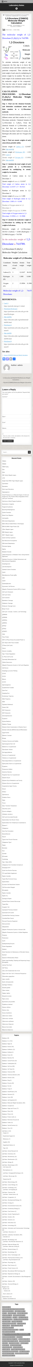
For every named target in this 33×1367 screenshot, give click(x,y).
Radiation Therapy (6, 724)
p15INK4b (4, 617)
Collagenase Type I (7, 842)
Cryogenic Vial (5, 907)
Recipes (5, 1288)
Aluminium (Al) (8, 1311)
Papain (4, 845)
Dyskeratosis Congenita (8, 504)
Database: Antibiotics (7, 1049)
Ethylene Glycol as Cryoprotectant (10, 783)
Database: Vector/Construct (9, 1125)
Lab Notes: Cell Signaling (9, 1189)
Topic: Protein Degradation (8, 654)
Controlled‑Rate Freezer (8, 918)
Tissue (4, 803)
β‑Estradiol (4, 856)
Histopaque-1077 (6, 867)
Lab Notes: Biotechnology (8, 1182)
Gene (19, 1337)
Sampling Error (5, 693)
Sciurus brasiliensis (7, 1013)
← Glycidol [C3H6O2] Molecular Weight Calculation (16, 382)
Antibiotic (12, 1313)
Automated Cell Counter (8, 912)
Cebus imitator (5, 990)
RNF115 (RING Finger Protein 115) (10, 526)
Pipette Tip (5, 895)
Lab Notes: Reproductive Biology (10, 1273)
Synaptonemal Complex (8, 687)
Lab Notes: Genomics (7, 1219)
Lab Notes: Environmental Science (10, 1205)
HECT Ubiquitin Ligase (7, 535)
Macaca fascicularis (7, 1027)
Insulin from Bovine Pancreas (9, 870)
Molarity (24, 1343)
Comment (5, 396)
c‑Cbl (3, 478)
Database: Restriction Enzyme (9, 1119)
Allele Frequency (6, 699)
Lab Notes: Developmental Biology (10, 1200)
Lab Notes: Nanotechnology (9, 1249)
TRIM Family (5, 466)
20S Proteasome (6, 713)
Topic (4, 1148)
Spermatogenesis (6, 685)
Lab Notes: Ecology (7, 1203)
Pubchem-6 (7, 325)
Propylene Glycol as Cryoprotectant (11, 774)
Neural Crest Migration (7, 515)
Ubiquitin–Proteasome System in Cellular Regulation (15, 932)
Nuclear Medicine (6, 721)
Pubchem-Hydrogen (10, 309)
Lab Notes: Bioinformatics (8, 1159)
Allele (3, 701)
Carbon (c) (7, 1317)
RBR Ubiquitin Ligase (7, 532)
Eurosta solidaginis (7, 811)
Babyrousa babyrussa (7, 1029)
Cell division (7, 1319)
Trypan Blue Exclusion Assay (9, 879)
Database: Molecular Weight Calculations (16, 15)
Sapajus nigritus (6, 993)
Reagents (4, 1286)
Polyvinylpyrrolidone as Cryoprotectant (11, 760)
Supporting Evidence (8, 1145)
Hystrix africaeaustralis (7, 982)
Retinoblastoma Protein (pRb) (9, 575)
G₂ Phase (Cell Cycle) (7, 656)
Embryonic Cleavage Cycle (8, 606)
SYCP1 (4, 676)
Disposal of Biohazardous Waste (10, 957)
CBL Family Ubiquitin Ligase (9, 475)
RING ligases (24, 1351)
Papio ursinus (5, 998)
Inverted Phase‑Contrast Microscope (11, 901)
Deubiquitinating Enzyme (8, 943)
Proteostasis (5, 938)
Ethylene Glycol (6, 777)
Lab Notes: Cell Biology (8, 1187)
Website (4, 428)
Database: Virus (6, 1128)
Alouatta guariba (6, 987)
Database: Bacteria (7, 1058)
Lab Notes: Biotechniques (8, 1165)
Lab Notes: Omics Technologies (10, 1255)
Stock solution (6, 1293)
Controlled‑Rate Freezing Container (10, 915)
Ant (4, 1313)
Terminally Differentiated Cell (9, 659)
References (6, 1139)
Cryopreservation (9, 1323)
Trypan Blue (5, 904)
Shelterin (4, 949)
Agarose (6, 1307)
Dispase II (4, 825)
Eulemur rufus (5, 1010)
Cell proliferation (21, 1319)
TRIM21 (4, 461)
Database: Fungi (6, 1088)
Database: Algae (6, 1043)
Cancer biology (19, 1315)
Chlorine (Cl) (17, 1321)
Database (4, 1038)
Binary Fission (5, 609)
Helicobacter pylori (10, 1341)
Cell (15, 1317)
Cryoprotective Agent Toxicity (9, 786)
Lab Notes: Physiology (7, 1262)
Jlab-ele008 (9, 160)
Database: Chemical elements (9, 1074)
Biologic (4, 738)
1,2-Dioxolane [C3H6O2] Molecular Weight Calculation (16, 20)
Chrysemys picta (6, 808)
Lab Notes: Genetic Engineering (10, 1214)
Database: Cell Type (7, 1069)
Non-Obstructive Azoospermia (9, 540)
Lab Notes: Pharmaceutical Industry (11, 1257)
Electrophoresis (7, 1170)
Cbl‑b (3, 472)
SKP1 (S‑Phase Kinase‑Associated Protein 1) (13, 639)
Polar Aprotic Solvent (7, 749)
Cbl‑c (3, 469)
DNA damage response (10, 1329)
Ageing (4, 549)
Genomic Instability (7, 651)
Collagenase (5, 828)
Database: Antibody (7, 1052)
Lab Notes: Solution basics (9, 1194)
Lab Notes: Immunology (8, 1225)
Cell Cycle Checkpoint (7, 592)
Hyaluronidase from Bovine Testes (10, 820)
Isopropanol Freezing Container (9, 909)
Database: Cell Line (7, 1066)
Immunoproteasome (7, 715)
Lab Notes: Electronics (8, 1232)
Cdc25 (3, 572)
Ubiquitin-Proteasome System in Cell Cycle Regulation (15, 665)
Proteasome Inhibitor (7, 769)
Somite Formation (6, 512)
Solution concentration (8, 1298)
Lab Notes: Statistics (7, 1281)
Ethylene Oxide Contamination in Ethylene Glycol (14, 727)
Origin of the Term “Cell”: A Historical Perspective (14, 973)
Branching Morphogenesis (8, 509)
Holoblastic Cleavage (7, 603)
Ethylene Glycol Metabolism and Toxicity (12, 780)
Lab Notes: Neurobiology (8, 1252)
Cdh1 (3, 578)
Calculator (5, 1236)
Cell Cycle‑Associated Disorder (9, 817)
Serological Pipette (6, 898)
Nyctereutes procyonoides (8, 1001)
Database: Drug (6, 1080)
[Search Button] (16, 8)
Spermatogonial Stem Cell (8, 744)
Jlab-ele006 (9, 149)
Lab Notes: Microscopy (8, 1176)
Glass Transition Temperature (9, 805)
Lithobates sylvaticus (7, 814)
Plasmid (6, 1349)
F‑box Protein (5, 637)
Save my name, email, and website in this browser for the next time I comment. (16, 436)
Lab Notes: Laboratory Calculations (16, 16)
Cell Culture (6, 1167)
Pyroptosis (4, 718)
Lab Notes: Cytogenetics (8, 1197)
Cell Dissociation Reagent (8, 887)
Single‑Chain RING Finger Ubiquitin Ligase (12, 480)
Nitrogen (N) (7, 1347)
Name (4, 416)
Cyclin (3, 940)
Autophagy (7, 1315)
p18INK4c (4, 623)
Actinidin (4, 853)
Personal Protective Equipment (9, 921)
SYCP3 (4, 682)
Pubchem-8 (7, 341)
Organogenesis (6, 492)
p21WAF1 (4, 631)
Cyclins (6, 1325)
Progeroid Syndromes (7, 507)
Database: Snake (6, 1122)
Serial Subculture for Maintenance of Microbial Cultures (16, 952)
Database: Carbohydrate (8, 1063)
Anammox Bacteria (7, 772)
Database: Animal (6, 1046)
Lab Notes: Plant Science (8, 1265)
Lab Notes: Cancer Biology (8, 1184)
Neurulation (5, 486)
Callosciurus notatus (7, 1015)
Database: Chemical (7, 1072)
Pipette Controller (6, 876)
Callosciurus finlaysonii (7, 1024)
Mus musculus (15, 1345)
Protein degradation (10, 1351)
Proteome (4, 935)
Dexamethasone (6, 834)
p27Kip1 (4, 628)
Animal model (20, 1311)
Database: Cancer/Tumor (8, 1060)
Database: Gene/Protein (8, 1091)
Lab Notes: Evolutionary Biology (10, 1208)
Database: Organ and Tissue (9, 1108)
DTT (21, 1329)
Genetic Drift (5, 707)
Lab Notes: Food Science (8, 1211)
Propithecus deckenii (7, 1004)
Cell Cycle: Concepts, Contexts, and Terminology (14, 611)
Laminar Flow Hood (7, 965)
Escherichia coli (9, 1337)
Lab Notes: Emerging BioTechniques (12, 1173)
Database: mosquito (7, 1105)
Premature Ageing (6, 546)
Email (4, 422)
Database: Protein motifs (8, 1117)
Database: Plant (6, 1111)
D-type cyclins (17, 1325)
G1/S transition (6, 597)
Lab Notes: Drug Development (10, 1259)
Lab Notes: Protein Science (9, 1268)
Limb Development (6, 566)
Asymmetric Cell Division (8, 586)
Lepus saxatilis (6, 979)
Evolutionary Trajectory (8, 696)
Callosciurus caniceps (7, 1018)
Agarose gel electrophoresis (13, 1309)
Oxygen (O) (19, 157)
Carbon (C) (20, 147)
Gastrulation (5, 483)
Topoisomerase (9, 1355)
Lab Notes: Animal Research (9, 1151)
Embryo (4, 791)
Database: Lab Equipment (8, 1100)
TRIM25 (4, 464)
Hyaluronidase (5, 881)
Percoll (4, 836)
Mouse (6, 1345)
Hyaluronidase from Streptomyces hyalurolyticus (14, 822)
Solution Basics (6, 1296)
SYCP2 (4, 673)
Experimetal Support (8, 1136)
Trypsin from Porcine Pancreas (9, 839)
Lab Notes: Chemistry (7, 1192)
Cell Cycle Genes (6, 594)
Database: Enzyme (7, 1083)
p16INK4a (4, 620)
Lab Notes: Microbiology (8, 1239)
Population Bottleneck (7, 704)
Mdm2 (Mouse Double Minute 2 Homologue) (13, 523)
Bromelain (4, 848)
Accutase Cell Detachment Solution (11, 884)
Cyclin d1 (21, 1323)
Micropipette (5, 890)
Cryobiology (5, 859)
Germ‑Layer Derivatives (8, 489)
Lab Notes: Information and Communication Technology (15, 1228)
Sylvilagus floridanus (7, 984)
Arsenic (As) (22, 1313)
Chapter (5, 1133)
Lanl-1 (8, 155)
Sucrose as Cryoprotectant (8, 755)
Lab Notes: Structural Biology (9, 1284)
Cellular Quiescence (7, 662)
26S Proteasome (6, 710)
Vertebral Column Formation (9, 569)
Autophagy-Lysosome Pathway (9, 670)
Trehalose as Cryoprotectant (9, 758)
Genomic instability (10, 1339)
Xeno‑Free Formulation (7, 831)
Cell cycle (23, 1317)
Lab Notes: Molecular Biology (9, 1244)
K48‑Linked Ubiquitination (8, 543)
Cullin (3, 634)
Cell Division (5, 668)
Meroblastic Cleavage (7, 600)
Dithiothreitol (8, 1327)
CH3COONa (6, 1321)
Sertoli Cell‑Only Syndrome (8, 537)
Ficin (3, 850)
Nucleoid (4, 955)
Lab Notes (4, 1131)
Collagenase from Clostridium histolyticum (12, 865)
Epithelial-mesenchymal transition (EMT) (15, 1334)
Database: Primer (6, 1114)
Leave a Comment (17, 26)
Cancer (4, 648)
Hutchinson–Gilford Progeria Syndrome (11, 501)
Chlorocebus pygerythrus (8, 976)
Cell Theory (5, 968)
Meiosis (4, 679)
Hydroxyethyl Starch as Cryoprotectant (11, 763)
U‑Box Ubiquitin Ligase (7, 529)
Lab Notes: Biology (7, 1162)
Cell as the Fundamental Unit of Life (11, 970)
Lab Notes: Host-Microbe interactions (12, 1241)
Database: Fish (6, 1086)
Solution (6, 1290)
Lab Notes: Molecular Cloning (10, 1246)
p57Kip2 (4, 625)
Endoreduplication (6, 583)
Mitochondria (14, 1343)
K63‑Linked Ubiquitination (8, 521)
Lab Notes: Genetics (7, 1217)
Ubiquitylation (5, 926)
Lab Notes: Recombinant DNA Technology (12, 1271)
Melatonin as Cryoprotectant (9, 746)
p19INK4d (4, 614)
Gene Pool (4, 690)
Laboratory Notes (16, 5)
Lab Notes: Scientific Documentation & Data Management (16, 1276)
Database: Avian (6, 1055)
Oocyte (4, 789)
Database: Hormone (7, 1094)
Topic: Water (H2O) (7, 862)
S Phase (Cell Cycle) (7, 645)
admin (10, 25)
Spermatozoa (5, 794)
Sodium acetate (8, 1353)
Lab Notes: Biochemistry (8, 1156)
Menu (5, 1)
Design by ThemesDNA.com (16, 1365)
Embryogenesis (9, 1331)
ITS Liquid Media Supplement (9, 873)
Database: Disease (7, 1077)
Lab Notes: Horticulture (7, 1222)
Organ (3, 800)
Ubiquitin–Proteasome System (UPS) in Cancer (13, 589)
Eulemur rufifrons (6, 1007)
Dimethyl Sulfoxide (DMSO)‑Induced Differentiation (14, 729)
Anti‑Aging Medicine (7, 752)
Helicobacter (24, 1339)
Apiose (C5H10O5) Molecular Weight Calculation (16, 355)
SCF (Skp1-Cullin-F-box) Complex (10, 642)
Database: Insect (6, 1097)
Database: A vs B (6, 1041)
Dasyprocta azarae (6, 996)
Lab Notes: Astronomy (7, 1153)
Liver (5, 1343)
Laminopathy (5, 518)
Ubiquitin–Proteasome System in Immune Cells (13, 929)
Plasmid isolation (18, 1349)
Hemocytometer (6, 924)
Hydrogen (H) (20, 152)
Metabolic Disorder (6, 551)
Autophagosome (6, 564)
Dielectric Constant (7, 735)
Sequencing (6, 1179)
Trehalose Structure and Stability (10, 741)
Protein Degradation (7, 946)
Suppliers (5, 1142)
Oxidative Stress (6, 797)
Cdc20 (3, 580)
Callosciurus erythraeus (8, 1021)
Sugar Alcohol (5, 732)
